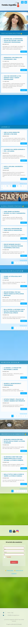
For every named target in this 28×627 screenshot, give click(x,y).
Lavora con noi (19, 570)
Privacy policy (10, 570)
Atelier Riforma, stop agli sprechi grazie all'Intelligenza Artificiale (14, 293)
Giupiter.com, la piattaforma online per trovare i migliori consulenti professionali (13, 40)
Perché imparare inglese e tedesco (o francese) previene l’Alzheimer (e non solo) (13, 246)
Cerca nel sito (22, 2)
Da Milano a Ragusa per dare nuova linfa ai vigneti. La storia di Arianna (14, 441)
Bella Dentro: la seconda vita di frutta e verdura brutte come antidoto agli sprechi (14, 311)
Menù (25, 2)
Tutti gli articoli (23, 183)
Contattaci (14, 573)
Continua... (23, 51)
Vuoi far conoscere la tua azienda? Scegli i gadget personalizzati (12, 77)
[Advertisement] (14, 110)
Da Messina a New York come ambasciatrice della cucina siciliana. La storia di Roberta (13, 458)
